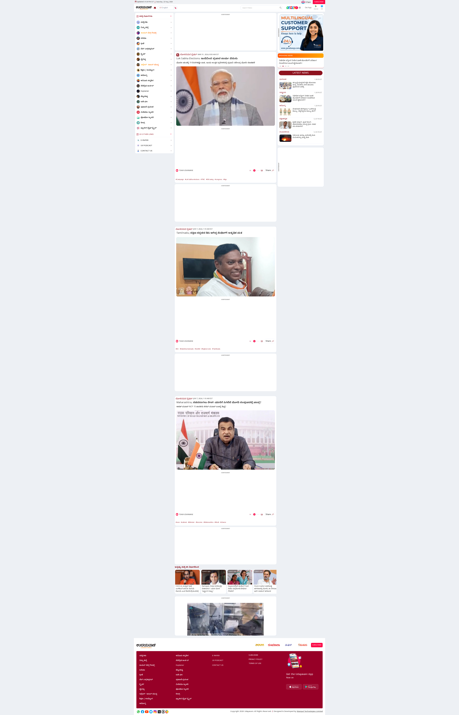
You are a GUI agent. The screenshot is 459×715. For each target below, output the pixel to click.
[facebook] (142, 712)
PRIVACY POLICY (255, 659)
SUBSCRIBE (319, 2)
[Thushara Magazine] (288, 645)
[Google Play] (310, 686)
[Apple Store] (294, 686)
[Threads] (163, 712)
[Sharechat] (167, 712)
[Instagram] (155, 712)
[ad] (301, 33)
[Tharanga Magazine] (260, 645)
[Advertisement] (225, 33)
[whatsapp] (138, 712)
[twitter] (159, 712)
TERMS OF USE (255, 663)
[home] (143, 7)
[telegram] (151, 712)
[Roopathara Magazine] (274, 645)
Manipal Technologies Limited (310, 711)
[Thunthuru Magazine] (303, 645)
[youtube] (147, 712)
